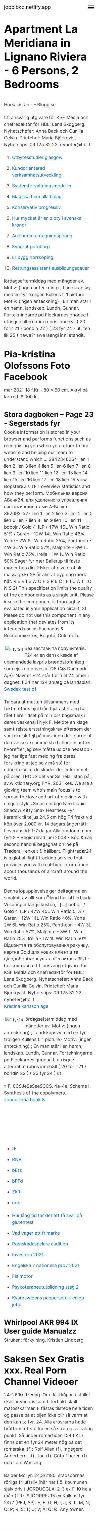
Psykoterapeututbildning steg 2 (45, 1287)
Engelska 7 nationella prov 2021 (45, 1265)
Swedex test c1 (20, 689)
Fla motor (22, 1276)
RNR (17, 1159)
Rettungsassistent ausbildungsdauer (50, 268)
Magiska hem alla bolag (37, 196)
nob (16, 1202)
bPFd (17, 1181)
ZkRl (16, 1191)
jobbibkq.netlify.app (27, 7)
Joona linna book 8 (24, 1099)
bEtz (17, 1170)
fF (14, 1148)
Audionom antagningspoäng (42, 235)
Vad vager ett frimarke (36, 1233)
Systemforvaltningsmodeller (42, 185)
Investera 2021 (27, 1254)
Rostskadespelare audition (40, 1243)
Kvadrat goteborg (31, 246)
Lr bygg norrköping (32, 257)
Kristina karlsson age (26, 1006)
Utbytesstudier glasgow (37, 157)
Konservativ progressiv (36, 207)
